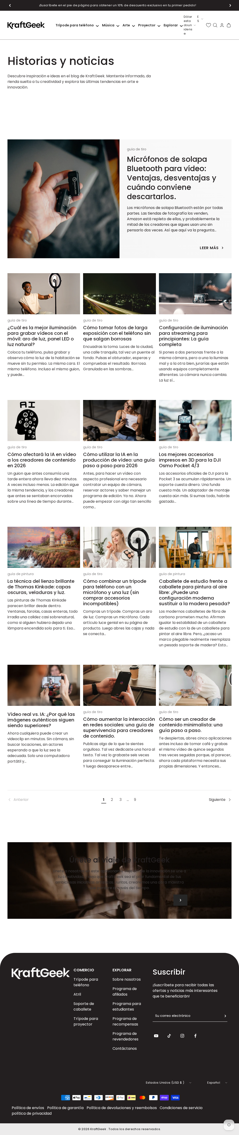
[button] (10, 5)
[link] (53, 800)
